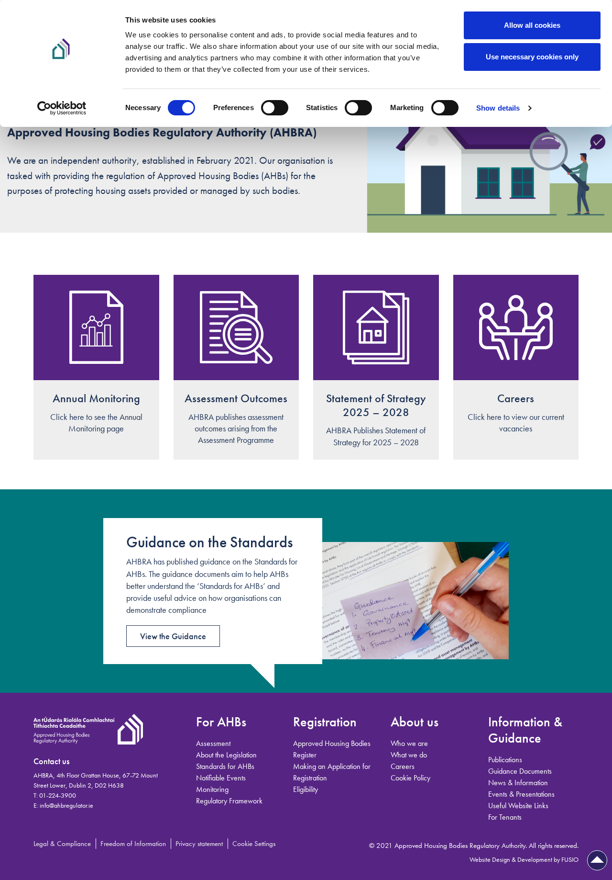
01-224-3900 (57, 795)
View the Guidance (173, 636)
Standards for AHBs (225, 766)
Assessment (213, 743)
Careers (515, 398)
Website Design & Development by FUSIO (524, 859)
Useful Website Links (518, 806)
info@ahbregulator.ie (66, 805)
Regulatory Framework (229, 801)
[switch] (274, 107)
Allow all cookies (532, 25)
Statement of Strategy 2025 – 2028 (376, 405)
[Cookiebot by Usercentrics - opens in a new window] (62, 108)
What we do (409, 755)
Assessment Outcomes (236, 398)
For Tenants (505, 817)
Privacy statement (199, 843)
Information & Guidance (525, 729)
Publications (505, 760)
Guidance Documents (520, 771)
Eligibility (305, 789)
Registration (325, 721)
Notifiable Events (221, 778)
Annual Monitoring (96, 398)
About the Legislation (226, 755)
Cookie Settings (253, 843)
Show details (498, 108)
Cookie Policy (410, 778)
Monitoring (212, 789)
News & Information (518, 783)
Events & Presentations (521, 794)
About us (414, 721)
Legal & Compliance (62, 843)
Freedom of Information (133, 843)
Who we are (409, 743)
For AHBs (221, 721)
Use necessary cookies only (532, 57)
